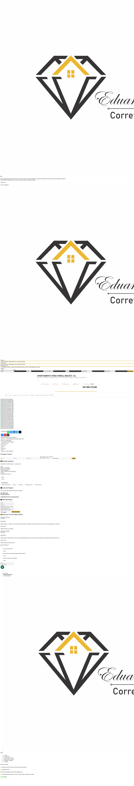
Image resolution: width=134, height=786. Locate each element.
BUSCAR (131, 371)
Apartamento (11, 361)
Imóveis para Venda (8, 178)
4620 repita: (55, 458)
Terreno (23, 361)
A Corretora (28, 178)
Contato (24, 178)
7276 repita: (3, 512)
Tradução (3, 182)
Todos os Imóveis (4, 361)
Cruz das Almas (8, 440)
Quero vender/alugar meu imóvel (58, 178)
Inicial (2, 178)
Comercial (19, 361)
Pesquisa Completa (36, 178)
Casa (16, 361)
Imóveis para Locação (17, 178)
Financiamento (43, 178)
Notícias (49, 178)
